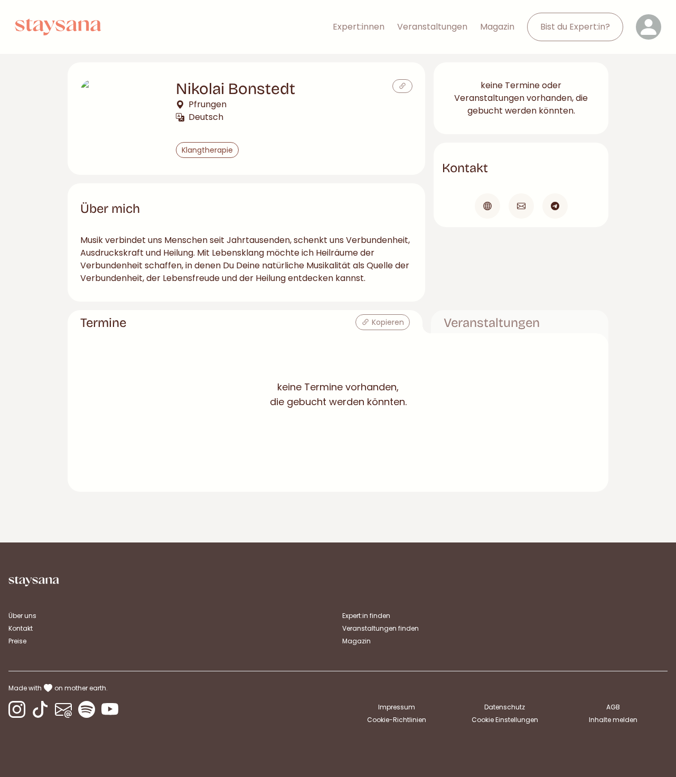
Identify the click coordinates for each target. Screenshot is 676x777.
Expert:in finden (366, 615)
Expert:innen (358, 27)
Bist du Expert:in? (575, 27)
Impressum (396, 707)
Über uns (22, 615)
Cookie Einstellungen (505, 720)
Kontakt (20, 628)
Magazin (497, 27)
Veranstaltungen (432, 27)
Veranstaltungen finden (380, 628)
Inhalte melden (613, 719)
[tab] (245, 321)
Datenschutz (504, 707)
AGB (613, 707)
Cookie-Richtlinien (396, 719)
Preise (17, 640)
